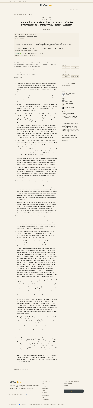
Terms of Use (53, 404)
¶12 (15, 231)
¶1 (15, 83)
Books (41, 9)
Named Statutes (45, 393)
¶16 (15, 299)
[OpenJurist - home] (46, 5)
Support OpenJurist (73, 391)
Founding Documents (46, 395)
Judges (27, 9)
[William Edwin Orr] (63, 100)
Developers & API (68, 383)
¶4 (15, 113)
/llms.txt (66, 385)
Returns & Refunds (37, 404)
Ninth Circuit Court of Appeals (46, 28)
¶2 (15, 94)
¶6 (15, 140)
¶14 (15, 247)
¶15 (15, 279)
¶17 (15, 316)
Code (16, 9)
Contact (30, 404)
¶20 (15, 355)
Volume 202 (21, 14)
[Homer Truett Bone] (63, 108)
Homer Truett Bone (69, 107)
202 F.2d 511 (53, 266)
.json (20, 369)
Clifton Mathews (69, 103)
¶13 (15, 240)
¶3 (15, 104)
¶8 (15, 167)
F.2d (26, 14)
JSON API (66, 387)
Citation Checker (45, 399)
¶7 (15, 157)
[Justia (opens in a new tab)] (25, 394)
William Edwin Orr (69, 100)
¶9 (15, 180)
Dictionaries (34, 9)
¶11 (15, 215)
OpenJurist (16, 14)
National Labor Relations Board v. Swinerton (29, 50)
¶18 (15, 334)
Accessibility (22, 404)
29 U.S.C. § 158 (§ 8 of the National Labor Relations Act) (30, 48)
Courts (21, 9)
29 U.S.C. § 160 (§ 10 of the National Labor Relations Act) (56, 48)
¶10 (15, 202)
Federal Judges (45, 388)
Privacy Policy (61, 404)
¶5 (15, 124)
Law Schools (44, 392)
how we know (40, 53)
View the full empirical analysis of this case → (24, 59)
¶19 (15, 337)
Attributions (46, 404)
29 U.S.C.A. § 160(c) (25, 89)
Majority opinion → (69, 101)
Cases (11, 9)
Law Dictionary (45, 386)
